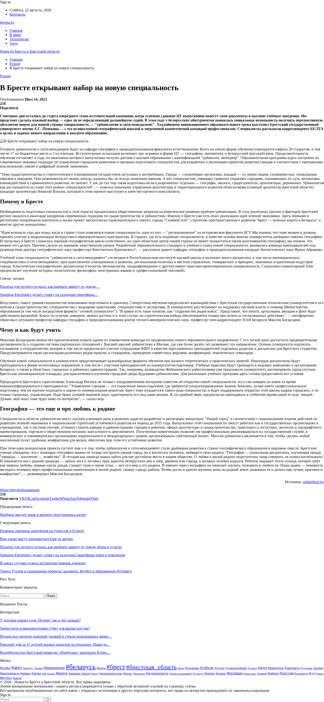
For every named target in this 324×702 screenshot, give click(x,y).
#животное (275, 668)
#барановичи (54, 668)
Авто (13, 43)
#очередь (198, 673)
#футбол (6, 678)
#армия (38, 668)
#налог (127, 673)
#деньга (252, 668)
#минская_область (79, 673)
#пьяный (262, 673)
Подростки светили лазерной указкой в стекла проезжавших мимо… (56, 636)
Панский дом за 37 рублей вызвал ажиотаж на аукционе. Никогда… (55, 644)
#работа (273, 673)
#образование (29, 490)
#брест (5, 490)
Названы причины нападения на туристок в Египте (42, 531)
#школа (17, 678)
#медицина (48, 673)
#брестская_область (151, 667)
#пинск (209, 673)
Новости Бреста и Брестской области (30, 51)
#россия (286, 673)
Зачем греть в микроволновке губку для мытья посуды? (45, 628)
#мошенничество (110, 673)
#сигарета (301, 673)
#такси (320, 673)
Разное (5, 76)
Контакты (17, 14)
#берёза (101, 668)
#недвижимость (157, 673)
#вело (181, 668)
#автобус (28, 668)
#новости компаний (180, 673)
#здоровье (306, 668)
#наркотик (139, 673)
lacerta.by (7, 22)
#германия (192, 668)
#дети (262, 668)
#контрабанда (9, 673)
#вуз (14, 490)
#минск (62, 673)
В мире (15, 35)
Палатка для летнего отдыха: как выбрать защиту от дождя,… (50, 287)
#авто (16, 667)
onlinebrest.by (313, 482)
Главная (15, 30)
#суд (312, 673)
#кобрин (318, 668)
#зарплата (292, 668)
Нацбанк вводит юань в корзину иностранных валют (43, 515)
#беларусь (81, 666)
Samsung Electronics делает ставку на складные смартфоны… (49, 295)
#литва (36, 673)
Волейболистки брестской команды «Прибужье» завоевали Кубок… (55, 653)
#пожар (221, 673)
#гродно (219, 668)
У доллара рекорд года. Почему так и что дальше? (40, 620)
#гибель (207, 667)
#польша (235, 673)
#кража (25, 673)
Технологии (19, 39)
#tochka (5, 668)
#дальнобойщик (236, 668)
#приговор (250, 673)
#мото (94, 673)
